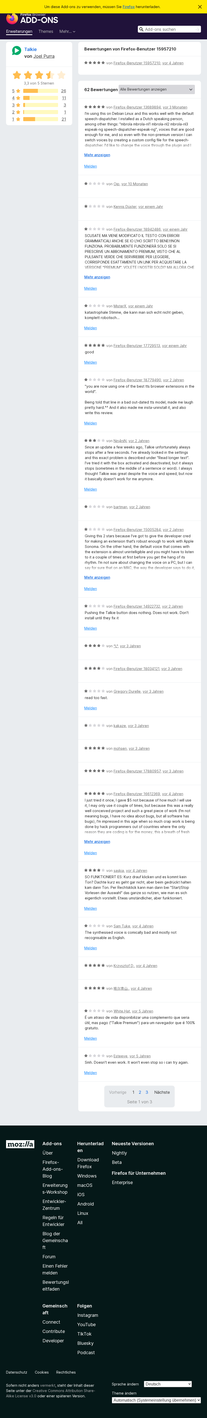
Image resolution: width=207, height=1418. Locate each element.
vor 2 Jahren (173, 380)
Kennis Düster (125, 206)
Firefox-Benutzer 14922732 (137, 606)
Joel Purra (44, 56)
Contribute (53, 1331)
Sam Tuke (122, 926)
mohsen (120, 748)
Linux (82, 1213)
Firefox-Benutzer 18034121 (136, 668)
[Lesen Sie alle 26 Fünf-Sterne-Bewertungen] (40, 91)
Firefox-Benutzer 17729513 (137, 345)
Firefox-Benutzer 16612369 (137, 794)
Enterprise (122, 1182)
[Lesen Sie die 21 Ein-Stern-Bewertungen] (40, 119)
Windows (87, 1176)
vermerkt (47, 1385)
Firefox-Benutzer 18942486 (137, 229)
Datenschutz (16, 1372)
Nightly (119, 1153)
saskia (119, 870)
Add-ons (52, 1143)
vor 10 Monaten (134, 184)
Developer (53, 1340)
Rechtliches (66, 1372)
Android (85, 1204)
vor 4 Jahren (173, 63)
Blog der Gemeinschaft (55, 1240)
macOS (84, 1185)
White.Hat (122, 1011)
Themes (45, 31)
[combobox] (169, 29)
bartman (120, 507)
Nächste (162, 1092)
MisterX (120, 306)
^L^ (116, 646)
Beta (117, 1162)
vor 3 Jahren (130, 646)
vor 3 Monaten (175, 107)
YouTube (86, 1324)
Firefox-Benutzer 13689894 (137, 107)
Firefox (129, 7)
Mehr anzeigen (97, 155)
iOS (81, 1194)
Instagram (87, 1315)
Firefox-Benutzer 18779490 (137, 380)
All (80, 1222)
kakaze (120, 726)
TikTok (84, 1333)
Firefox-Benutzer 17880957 (137, 771)
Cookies (42, 1372)
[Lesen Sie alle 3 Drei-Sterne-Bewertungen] (40, 105)
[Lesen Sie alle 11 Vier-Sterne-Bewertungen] (40, 98)
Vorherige (117, 1092)
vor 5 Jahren (142, 1011)
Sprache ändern (125, 1384)
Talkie (30, 49)
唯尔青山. (121, 988)
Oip (116, 184)
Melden (90, 166)
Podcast (86, 1352)
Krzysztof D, (124, 966)
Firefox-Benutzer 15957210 (137, 63)
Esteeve (120, 1056)
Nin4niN (120, 441)
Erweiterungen (19, 31)
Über (47, 1153)
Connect (51, 1322)
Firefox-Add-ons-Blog (52, 1169)
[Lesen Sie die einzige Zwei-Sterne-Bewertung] (40, 112)
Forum (49, 1256)
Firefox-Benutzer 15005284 (137, 529)
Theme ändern (124, 1393)
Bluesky (85, 1343)
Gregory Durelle (127, 691)
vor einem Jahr (150, 206)
